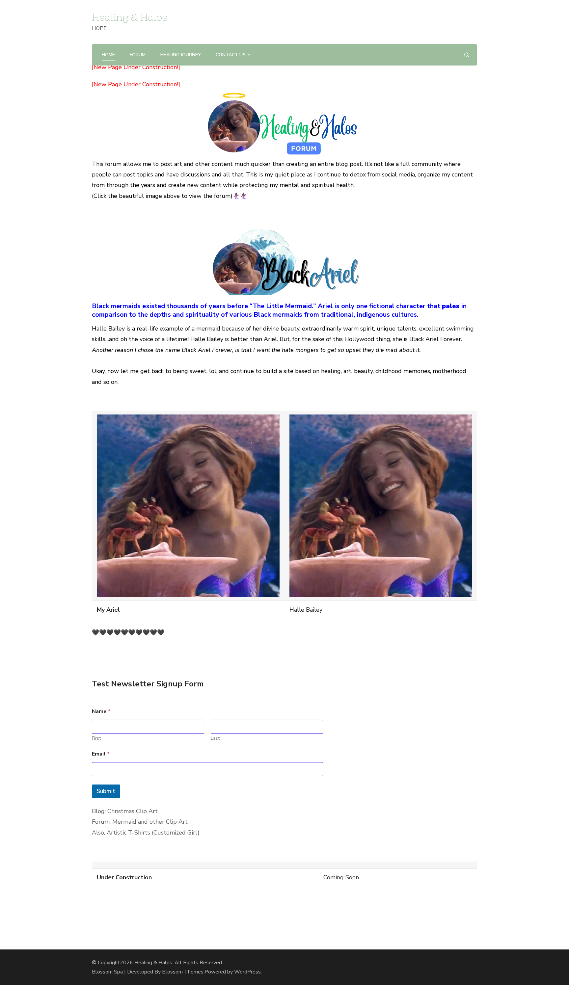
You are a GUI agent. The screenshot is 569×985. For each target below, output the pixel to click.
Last (215, 738)
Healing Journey (180, 55)
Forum (138, 55)
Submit (106, 791)
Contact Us (231, 55)
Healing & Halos (130, 17)
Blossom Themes (182, 971)
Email (100, 754)
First (96, 738)
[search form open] (466, 54)
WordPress (247, 971)
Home (108, 55)
